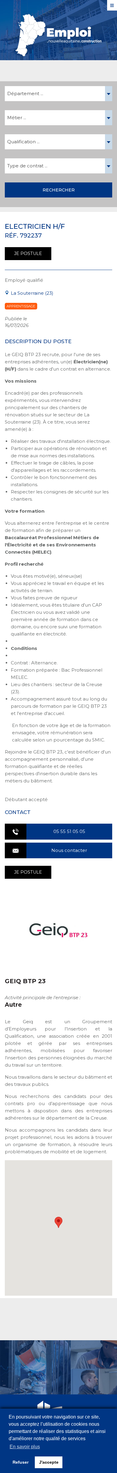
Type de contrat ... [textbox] (27, 166)
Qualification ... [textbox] (23, 142)
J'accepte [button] (48, 1462)
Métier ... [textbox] (16, 117)
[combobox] (58, 93)
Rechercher (59, 190)
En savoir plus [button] (25, 1446)
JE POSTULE (28, 253)
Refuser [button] (20, 1462)
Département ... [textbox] (25, 93)
